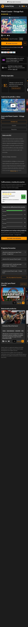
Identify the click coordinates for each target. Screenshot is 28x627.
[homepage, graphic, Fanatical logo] (7, 6)
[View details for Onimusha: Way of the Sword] (13, 317)
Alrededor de (14, 121)
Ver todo (23, 284)
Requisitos (14, 129)
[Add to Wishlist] (25, 43)
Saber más (15, 69)
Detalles (14, 125)
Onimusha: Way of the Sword (10, 326)
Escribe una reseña (14, 238)
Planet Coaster (13, 60)
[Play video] (13, 105)
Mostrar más (13, 171)
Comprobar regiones (5, 49)
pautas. (17, 187)
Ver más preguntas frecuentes (14, 277)
